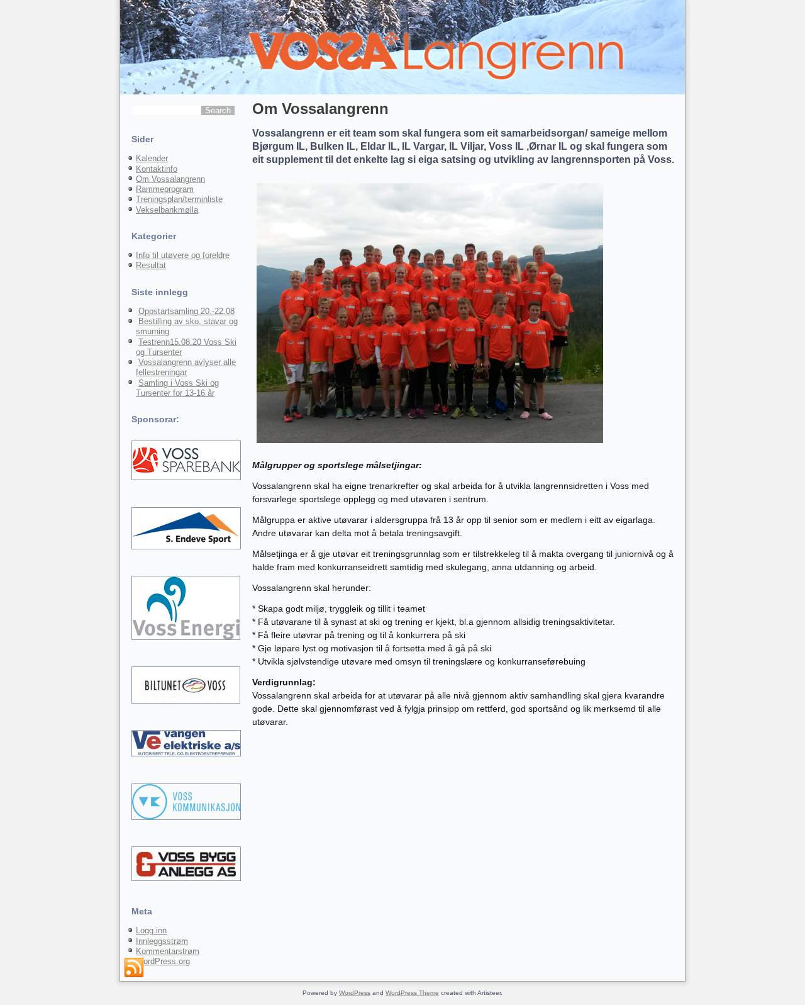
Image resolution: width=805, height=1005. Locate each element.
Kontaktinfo (156, 169)
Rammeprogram (165, 189)
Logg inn (151, 930)
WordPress (354, 992)
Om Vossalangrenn (170, 179)
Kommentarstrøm (167, 951)
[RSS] (134, 968)
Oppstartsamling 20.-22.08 (186, 311)
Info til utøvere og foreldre (183, 255)
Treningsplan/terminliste (179, 199)
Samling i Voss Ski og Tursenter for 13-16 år (177, 388)
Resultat (151, 265)
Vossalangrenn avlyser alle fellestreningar (186, 367)
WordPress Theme (412, 992)
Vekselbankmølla (167, 210)
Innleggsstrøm (162, 941)
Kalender (152, 158)
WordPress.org (163, 961)
